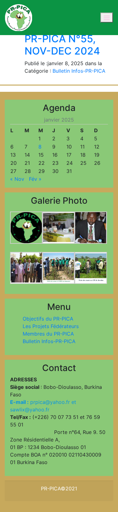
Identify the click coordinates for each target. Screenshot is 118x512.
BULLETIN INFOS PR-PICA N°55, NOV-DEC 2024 (65, 39)
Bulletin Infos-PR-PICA (79, 71)
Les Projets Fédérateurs (51, 326)
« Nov (17, 179)
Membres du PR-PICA (48, 334)
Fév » (35, 179)
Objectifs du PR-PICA (48, 319)
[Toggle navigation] (106, 18)
